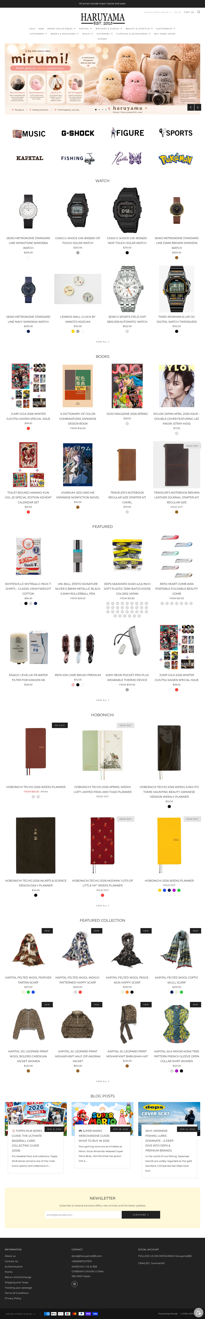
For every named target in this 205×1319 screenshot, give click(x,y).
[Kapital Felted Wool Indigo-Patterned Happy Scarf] (77, 949)
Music (86, 34)
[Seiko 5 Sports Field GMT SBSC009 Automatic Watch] (127, 289)
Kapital (84, 29)
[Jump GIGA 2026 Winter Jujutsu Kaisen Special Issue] (28, 386)
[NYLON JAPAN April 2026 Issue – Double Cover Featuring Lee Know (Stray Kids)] (176, 386)
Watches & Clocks (107, 29)
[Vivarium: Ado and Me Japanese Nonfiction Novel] (77, 464)
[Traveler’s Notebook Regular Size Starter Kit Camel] (127, 464)
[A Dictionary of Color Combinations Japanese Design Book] (77, 386)
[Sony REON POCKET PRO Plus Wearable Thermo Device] (127, 647)
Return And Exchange (18, 1277)
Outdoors (103, 34)
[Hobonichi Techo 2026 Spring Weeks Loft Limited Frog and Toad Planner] (103, 752)
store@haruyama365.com (87, 1256)
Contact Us (11, 1261)
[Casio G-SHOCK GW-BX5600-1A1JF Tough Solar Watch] (127, 210)
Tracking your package (18, 1287)
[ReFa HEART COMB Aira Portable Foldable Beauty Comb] (176, 556)
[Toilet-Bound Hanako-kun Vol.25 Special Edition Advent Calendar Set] (28, 464)
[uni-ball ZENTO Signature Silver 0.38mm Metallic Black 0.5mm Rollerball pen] (77, 556)
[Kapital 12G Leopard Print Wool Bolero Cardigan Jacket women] (28, 1023)
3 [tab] (102, 109)
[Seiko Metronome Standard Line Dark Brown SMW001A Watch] (176, 210)
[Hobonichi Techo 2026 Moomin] (103, 845)
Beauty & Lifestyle (138, 29)
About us (10, 1256)
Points (8, 1271)
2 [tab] (99, 109)
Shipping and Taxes (16, 1282)
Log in (177, 12)
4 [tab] (106, 109)
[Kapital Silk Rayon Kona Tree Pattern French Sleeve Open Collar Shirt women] (176, 1023)
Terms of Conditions (17, 1292)
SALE (32, 29)
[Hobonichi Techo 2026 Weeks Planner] (36, 752)
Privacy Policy (13, 1298)
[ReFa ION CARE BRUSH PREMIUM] (77, 647)
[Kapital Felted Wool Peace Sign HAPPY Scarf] (127, 949)
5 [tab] (109, 109)
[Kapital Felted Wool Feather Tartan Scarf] (28, 949)
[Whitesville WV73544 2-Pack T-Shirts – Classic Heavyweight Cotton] (28, 556)
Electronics (164, 29)
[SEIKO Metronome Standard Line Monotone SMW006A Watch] (28, 210)
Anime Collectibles (60, 29)
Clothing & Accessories (132, 34)
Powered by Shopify (168, 1313)
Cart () (189, 12)
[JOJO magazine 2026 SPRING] (127, 386)
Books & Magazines (63, 34)
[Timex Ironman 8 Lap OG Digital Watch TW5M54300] (176, 289)
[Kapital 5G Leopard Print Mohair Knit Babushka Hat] (127, 1023)
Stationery (37, 34)
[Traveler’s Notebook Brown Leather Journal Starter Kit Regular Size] (176, 464)
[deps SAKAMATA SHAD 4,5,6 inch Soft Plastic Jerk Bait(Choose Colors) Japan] (127, 556)
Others (102, 39)
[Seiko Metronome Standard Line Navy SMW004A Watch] (28, 289)
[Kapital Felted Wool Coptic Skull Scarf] (176, 949)
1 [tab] (96, 109)
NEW (41, 29)
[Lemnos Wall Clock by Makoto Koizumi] (77, 289)
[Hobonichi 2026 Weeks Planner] (169, 845)
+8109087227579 (82, 1261)
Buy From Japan (164, 34)
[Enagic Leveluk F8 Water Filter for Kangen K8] (28, 647)
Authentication (14, 1266)
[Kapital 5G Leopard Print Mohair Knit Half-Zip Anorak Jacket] (77, 1023)
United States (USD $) (156, 12)
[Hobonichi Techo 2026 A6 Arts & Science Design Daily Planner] (36, 845)
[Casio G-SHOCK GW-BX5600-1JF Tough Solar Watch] (77, 210)
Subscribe (139, 1215)
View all (101, 342)
